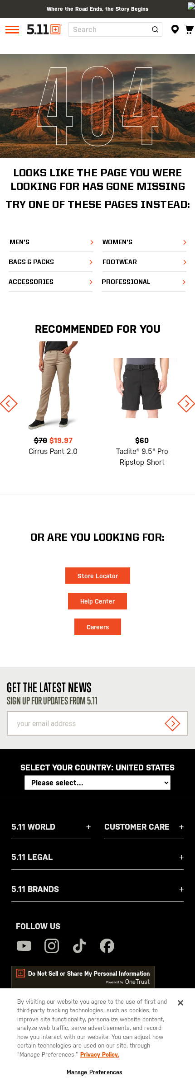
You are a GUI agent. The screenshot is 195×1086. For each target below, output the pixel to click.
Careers (98, 627)
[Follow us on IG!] (51, 947)
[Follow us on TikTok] (79, 947)
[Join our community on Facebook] (107, 947)
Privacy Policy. (99, 1054)
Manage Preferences (94, 1072)
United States (145, 767)
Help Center (97, 601)
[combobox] (115, 29)
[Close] (180, 1003)
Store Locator (98, 576)
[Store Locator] (174, 29)
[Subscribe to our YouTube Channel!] (24, 947)
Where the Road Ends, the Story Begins (97, 9)
